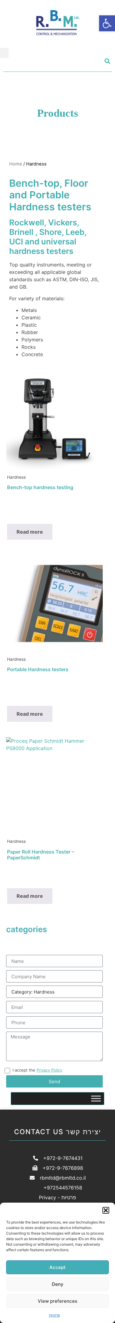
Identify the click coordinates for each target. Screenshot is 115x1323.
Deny (57, 1284)
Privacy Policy (49, 1070)
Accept (57, 1267)
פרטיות (54, 1315)
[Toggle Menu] (96, 1099)
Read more (30, 532)
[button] (106, 1210)
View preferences (57, 1301)
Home (15, 164)
